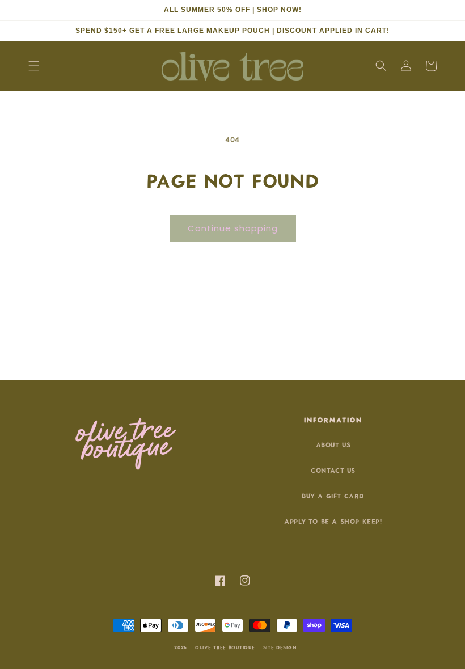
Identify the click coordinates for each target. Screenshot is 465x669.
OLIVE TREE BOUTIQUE (225, 646)
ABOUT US (333, 444)
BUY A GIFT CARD (333, 495)
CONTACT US (333, 470)
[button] (34, 65)
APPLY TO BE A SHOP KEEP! (333, 521)
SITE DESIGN (280, 646)
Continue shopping (233, 228)
